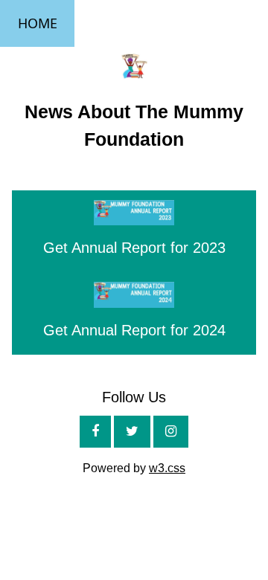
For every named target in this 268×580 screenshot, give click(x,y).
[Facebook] (95, 432)
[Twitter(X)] (132, 432)
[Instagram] (170, 432)
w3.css (167, 468)
